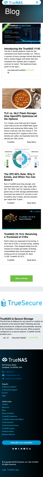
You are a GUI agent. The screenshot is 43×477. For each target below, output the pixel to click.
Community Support (9, 390)
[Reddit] (30, 449)
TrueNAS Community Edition (13, 419)
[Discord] (24, 449)
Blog (4, 410)
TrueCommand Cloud (10, 425)
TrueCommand (7, 422)
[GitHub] (27, 449)
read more (29, 70)
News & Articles (8, 413)
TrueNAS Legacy (8, 428)
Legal (4, 470)
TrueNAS (21, 70)
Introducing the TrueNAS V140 (22, 48)
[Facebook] (21, 449)
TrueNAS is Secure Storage (16, 318)
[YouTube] (16, 449)
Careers (5, 404)
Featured (14, 70)
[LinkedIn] (13, 449)
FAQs (4, 396)
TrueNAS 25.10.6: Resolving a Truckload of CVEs (20, 235)
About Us (5, 407)
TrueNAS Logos (13, 470)
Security (15, 338)
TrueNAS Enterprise (9, 416)
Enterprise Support (9, 387)
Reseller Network (8, 434)
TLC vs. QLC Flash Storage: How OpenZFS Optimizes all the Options (20, 116)
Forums (5, 393)
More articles (21, 278)
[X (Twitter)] (19, 449)
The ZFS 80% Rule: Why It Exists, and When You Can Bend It (19, 177)
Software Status (8, 431)
